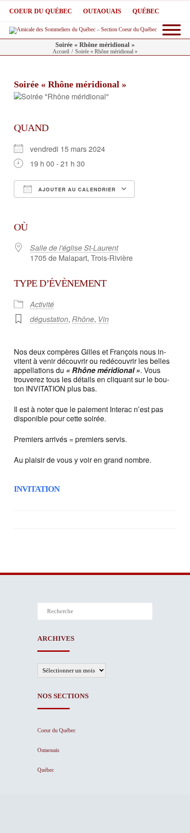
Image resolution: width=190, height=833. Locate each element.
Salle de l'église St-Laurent (74, 247)
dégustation (49, 319)
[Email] (167, 520)
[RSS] (148, 520)
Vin (103, 319)
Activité (42, 304)
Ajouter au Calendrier (76, 189)
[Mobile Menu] (171, 30)
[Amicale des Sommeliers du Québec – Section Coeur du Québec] (85, 30)
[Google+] (130, 520)
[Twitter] (74, 520)
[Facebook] (56, 520)
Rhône (83, 319)
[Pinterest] (111, 520)
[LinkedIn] (93, 520)
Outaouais (102, 11)
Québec (145, 11)
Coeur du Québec (40, 11)
